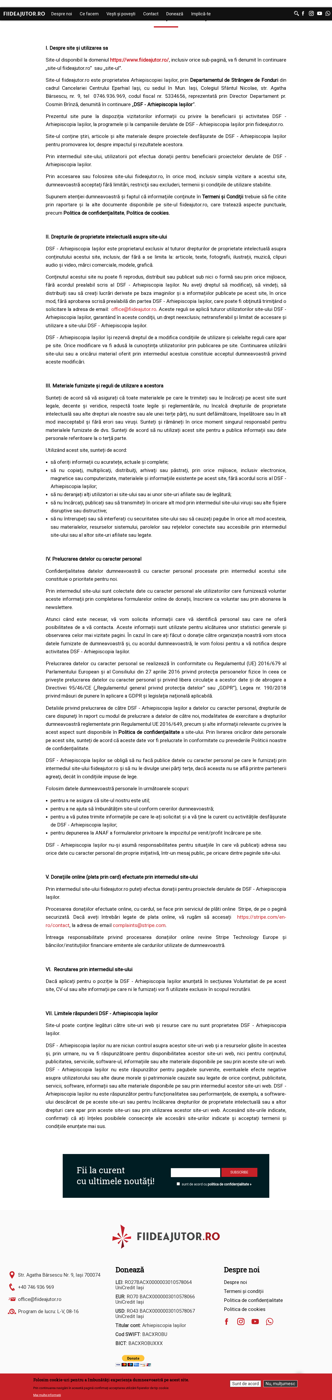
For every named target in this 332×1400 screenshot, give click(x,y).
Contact (150, 13)
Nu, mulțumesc (280, 1383)
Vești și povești (120, 13)
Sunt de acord (245, 1383)
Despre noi (61, 13)
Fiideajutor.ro (24, 14)
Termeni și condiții (243, 1291)
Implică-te (201, 13)
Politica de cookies (244, 1309)
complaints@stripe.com (139, 925)
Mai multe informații (47, 1395)
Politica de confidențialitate (253, 1300)
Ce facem (89, 13)
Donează (174, 13)
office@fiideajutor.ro (133, 309)
